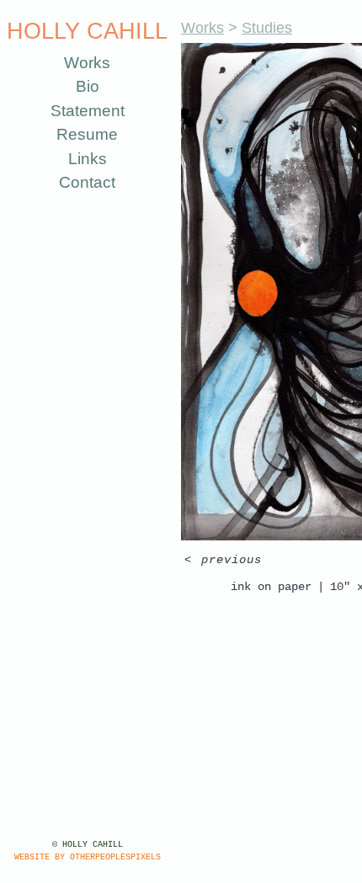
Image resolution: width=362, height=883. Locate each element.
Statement (88, 111)
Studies (267, 27)
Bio (87, 86)
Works (87, 63)
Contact (87, 182)
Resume (87, 134)
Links (87, 159)
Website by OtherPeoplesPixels (87, 857)
